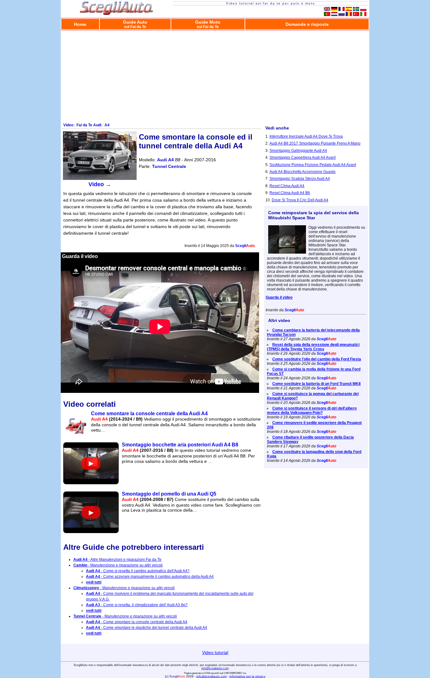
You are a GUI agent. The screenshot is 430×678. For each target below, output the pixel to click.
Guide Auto (135, 24)
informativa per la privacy (247, 676)
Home (80, 24)
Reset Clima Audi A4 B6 (289, 193)
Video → (99, 184)
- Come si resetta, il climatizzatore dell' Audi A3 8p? (137, 605)
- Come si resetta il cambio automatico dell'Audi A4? (138, 571)
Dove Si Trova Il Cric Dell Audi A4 (300, 200)
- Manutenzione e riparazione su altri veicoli (118, 565)
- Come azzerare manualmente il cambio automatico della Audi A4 (150, 576)
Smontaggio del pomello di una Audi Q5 (169, 494)
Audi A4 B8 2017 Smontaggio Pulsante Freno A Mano (314, 143)
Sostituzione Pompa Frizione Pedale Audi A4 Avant (312, 165)
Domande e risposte (307, 24)
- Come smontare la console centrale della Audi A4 (136, 622)
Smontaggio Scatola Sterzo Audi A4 (299, 178)
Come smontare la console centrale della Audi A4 (149, 413)
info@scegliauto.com (215, 668)
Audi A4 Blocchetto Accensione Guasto (302, 172)
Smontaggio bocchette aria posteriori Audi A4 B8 (180, 444)
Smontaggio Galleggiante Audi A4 (298, 150)
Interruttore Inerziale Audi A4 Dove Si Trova (306, 136)
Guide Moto (207, 24)
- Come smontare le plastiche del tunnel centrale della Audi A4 (146, 627)
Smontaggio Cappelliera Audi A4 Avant (302, 157)
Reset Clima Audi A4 (286, 186)
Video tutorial (215, 652)
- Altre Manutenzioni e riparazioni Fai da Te (117, 559)
